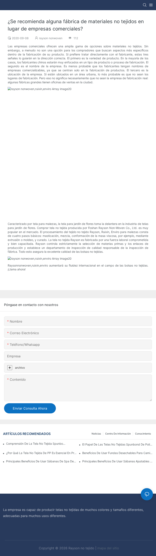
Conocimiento (143, 433)
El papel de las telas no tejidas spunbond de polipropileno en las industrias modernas (117, 444)
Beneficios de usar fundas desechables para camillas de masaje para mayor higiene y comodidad (117, 453)
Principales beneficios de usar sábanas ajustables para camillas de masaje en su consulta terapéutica (117, 461)
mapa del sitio (108, 548)
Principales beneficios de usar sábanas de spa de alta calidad (41, 461)
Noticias (96, 433)
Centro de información (118, 433)
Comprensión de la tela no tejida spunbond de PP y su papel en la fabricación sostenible (36, 443)
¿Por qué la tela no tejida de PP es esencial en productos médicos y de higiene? (41, 453)
